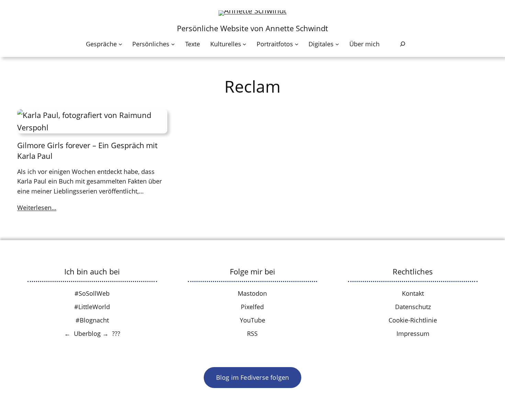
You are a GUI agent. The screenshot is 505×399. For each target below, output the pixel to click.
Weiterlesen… (36, 207)
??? (116, 333)
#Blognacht (92, 320)
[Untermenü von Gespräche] (120, 44)
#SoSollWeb (92, 293)
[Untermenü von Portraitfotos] (297, 44)
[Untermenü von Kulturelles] (244, 44)
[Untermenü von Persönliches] (173, 44)
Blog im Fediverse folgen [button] (252, 377)
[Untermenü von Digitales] (337, 44)
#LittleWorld (92, 307)
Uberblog (87, 333)
